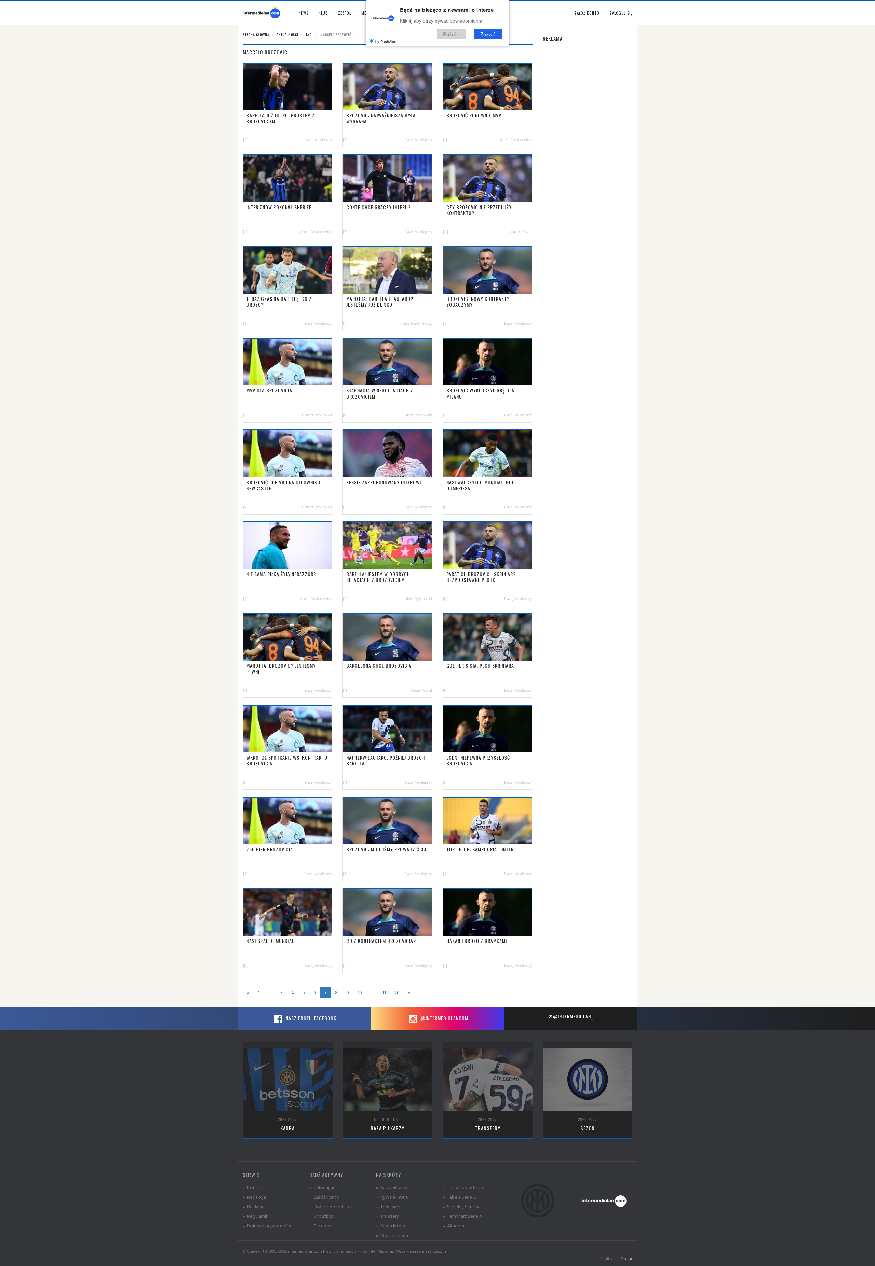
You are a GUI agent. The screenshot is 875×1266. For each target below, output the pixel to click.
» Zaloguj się (322, 1187)
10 (360, 992)
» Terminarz (388, 1206)
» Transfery (387, 1216)
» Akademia (455, 1225)
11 (384, 992)
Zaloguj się (621, 13)
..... (270, 992)
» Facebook (322, 1225)
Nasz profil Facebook (310, 1018)
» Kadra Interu (390, 1225)
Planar (626, 1259)
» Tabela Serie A (459, 1196)
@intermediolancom (443, 1018)
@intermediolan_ (573, 1016)
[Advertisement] (588, 151)
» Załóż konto (324, 1196)
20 (397, 992)
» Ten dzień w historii (465, 1187)
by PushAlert (385, 41)
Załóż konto (587, 13)
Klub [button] (323, 13)
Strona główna (256, 34)
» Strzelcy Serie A (461, 1206)
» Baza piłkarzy (391, 1187)
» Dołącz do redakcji (330, 1206)
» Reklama (254, 1206)
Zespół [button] (344, 13)
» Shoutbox (321, 1216)
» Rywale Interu (392, 1196)
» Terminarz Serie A (462, 1216)
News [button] (303, 13)
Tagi (309, 34)
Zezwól (488, 33)
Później (451, 33)
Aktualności (287, 34)
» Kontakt (253, 1187)
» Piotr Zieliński (392, 1235)
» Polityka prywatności (267, 1225)
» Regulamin (255, 1216)
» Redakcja (254, 1196)
